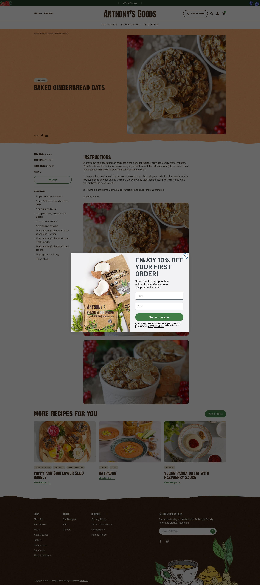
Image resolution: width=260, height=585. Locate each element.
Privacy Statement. (156, 327)
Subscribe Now (159, 317)
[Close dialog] (185, 256)
